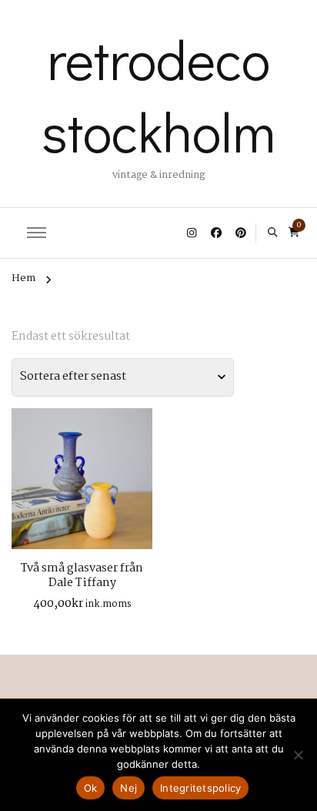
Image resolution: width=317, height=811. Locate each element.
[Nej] (297, 754)
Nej (128, 788)
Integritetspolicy (200, 788)
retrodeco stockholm (158, 94)
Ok (91, 788)
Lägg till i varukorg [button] (82, 475)
